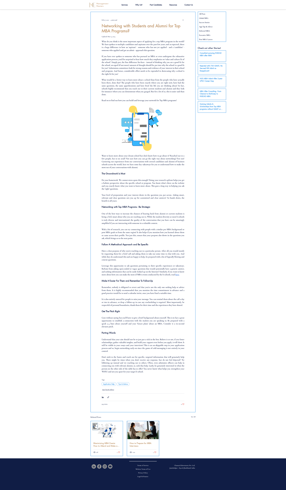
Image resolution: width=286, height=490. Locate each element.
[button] (124, 5)
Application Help (109, 384)
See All (193, 417)
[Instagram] (105, 466)
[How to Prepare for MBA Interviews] (143, 430)
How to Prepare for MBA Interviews (140, 444)
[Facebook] (99, 466)
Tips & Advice (123, 384)
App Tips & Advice (108, 390)
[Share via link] (108, 397)
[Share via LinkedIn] (103, 397)
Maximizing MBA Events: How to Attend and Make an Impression (105, 444)
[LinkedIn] (94, 466)
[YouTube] (110, 466)
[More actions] (183, 20)
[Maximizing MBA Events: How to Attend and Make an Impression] (107, 430)
